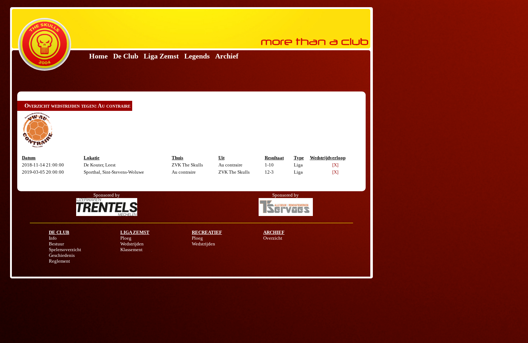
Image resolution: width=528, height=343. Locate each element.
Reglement (59, 261)
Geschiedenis (62, 255)
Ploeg (125, 238)
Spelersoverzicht (65, 249)
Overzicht (272, 238)
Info (53, 238)
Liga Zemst (161, 56)
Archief (226, 56)
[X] (335, 165)
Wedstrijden (132, 243)
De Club (125, 56)
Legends (197, 56)
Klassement (131, 249)
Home (98, 56)
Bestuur (56, 243)
